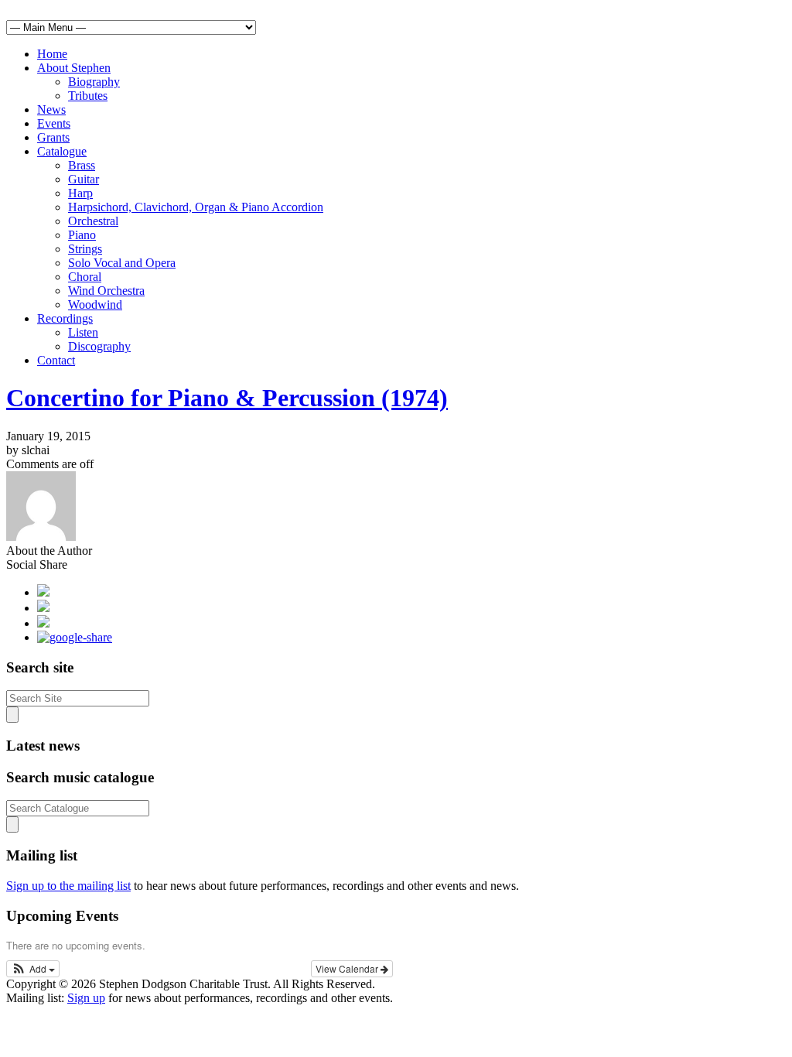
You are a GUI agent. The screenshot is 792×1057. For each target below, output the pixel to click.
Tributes (88, 95)
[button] (33, 969)
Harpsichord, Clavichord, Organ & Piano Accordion (195, 207)
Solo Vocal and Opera (122, 262)
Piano (82, 234)
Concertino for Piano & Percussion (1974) (227, 398)
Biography (94, 81)
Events (53, 123)
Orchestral (93, 220)
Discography (99, 346)
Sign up (86, 997)
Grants (53, 137)
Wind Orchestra (106, 290)
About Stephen (74, 67)
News (51, 109)
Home (52, 53)
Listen (83, 332)
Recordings (65, 318)
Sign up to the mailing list (68, 885)
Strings (85, 248)
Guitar (83, 179)
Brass (81, 165)
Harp (80, 193)
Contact (56, 360)
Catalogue (62, 151)
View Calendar (348, 968)
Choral (84, 276)
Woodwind (95, 304)
